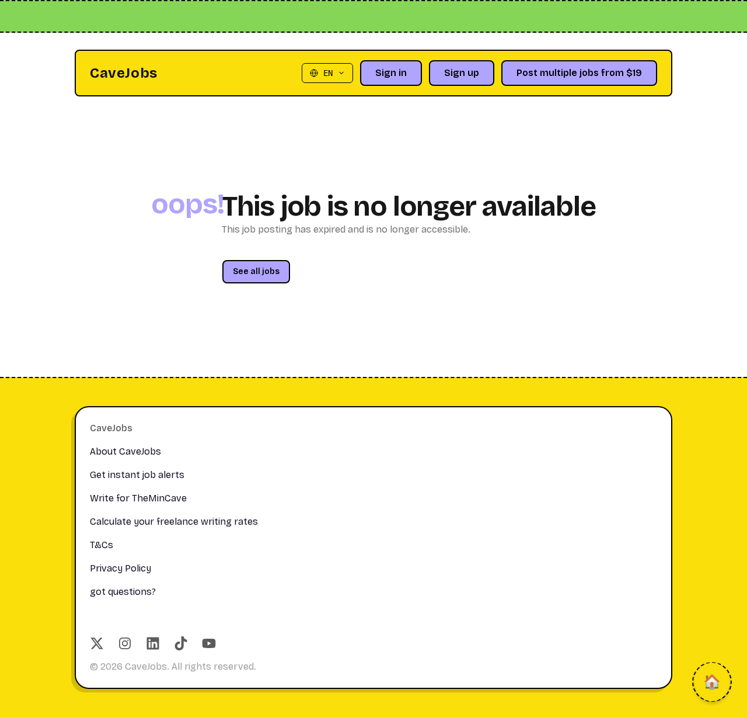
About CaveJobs (125, 451)
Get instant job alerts (137, 474)
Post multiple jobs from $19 (579, 72)
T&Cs (101, 544)
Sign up (461, 72)
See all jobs (256, 271)
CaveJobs (124, 73)
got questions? (123, 591)
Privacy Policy (120, 568)
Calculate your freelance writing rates (174, 521)
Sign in (391, 72)
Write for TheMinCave (138, 498)
